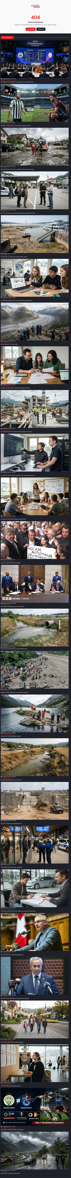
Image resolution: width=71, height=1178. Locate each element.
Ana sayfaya (30, 29)
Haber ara (41, 29)
